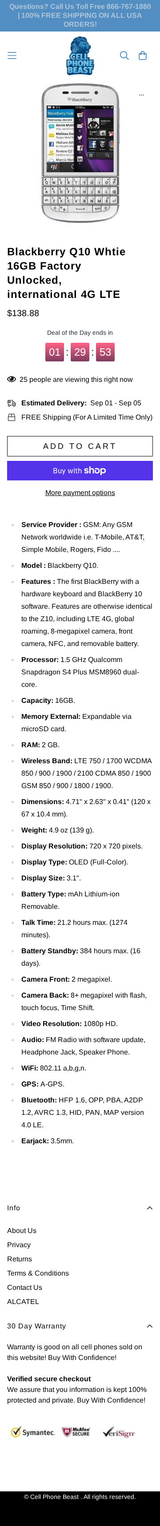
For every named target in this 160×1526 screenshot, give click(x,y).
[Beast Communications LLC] (80, 56)
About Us (21, 1230)
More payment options (80, 492)
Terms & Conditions (38, 1273)
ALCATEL (23, 1301)
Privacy (19, 1245)
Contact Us (24, 1287)
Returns (19, 1259)
